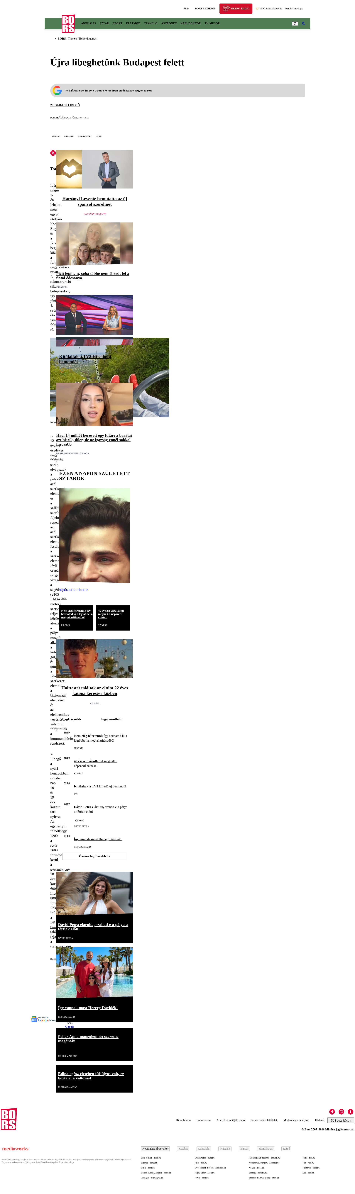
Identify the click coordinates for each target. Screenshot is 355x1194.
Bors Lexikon (205, 8)
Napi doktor (190, 23)
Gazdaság (203, 1148)
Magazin (225, 1148)
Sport (117, 23)
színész (64, 598)
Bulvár (244, 1148)
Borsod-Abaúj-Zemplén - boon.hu (156, 1172)
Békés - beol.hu (148, 1167)
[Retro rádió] (227, 9)
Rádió (286, 1148)
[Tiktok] (332, 1112)
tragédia (62, 287)
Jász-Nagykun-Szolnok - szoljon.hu (264, 1157)
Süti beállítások (341, 1120)
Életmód (133, 23)
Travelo (151, 23)
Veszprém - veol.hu (311, 1167)
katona (94, 703)
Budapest (56, 136)
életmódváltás (67, 1087)
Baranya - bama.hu (149, 1162)
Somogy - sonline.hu (258, 1172)
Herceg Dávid (82, 847)
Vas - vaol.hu (308, 1162)
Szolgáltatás (266, 1148)
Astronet (169, 23)
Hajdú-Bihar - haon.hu (204, 1172)
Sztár (104, 23)
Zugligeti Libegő (65, 105)
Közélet (183, 1148)
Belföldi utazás (88, 38)
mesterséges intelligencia (72, 453)
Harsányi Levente (95, 214)
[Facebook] (350, 1112)
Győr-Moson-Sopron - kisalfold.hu (210, 1167)
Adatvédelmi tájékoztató (231, 1120)
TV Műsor (212, 23)
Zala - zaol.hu (308, 1172)
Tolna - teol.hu (308, 1157)
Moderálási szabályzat (296, 1120)
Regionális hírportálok (155, 1148)
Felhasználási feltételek (264, 1120)
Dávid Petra (81, 826)
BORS (62, 38)
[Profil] (303, 23)
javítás (99, 136)
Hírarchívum (183, 1120)
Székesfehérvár (271, 8)
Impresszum (204, 1120)
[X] (53, 153)
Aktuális (88, 23)
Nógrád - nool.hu (256, 1167)
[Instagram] (341, 1112)
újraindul (68, 136)
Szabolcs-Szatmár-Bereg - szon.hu (264, 1177)
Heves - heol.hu (202, 1177)
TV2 (61, 371)
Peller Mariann (67, 1056)
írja (53, 937)
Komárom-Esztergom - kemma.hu (263, 1162)
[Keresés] (295, 24)
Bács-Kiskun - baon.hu (151, 1157)
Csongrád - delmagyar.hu (152, 1177)
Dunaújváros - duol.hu (204, 1157)
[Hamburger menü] (53, 24)
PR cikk (65, 625)
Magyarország (84, 136)
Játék (186, 8)
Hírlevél (319, 1120)
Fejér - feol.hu (201, 1162)
